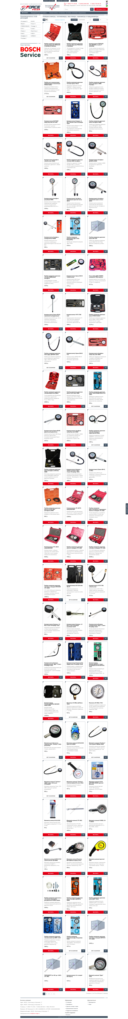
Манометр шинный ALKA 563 (52, 820)
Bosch (22, 23)
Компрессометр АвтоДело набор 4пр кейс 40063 (96, 354)
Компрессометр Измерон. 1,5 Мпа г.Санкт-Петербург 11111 (52, 625)
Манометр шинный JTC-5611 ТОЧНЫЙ (74, 821)
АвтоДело (23, 36)
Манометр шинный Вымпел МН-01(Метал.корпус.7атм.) (74, 859)
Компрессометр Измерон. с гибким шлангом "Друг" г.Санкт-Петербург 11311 (74, 470)
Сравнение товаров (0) (60, 19)
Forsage (33, 26)
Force (32, 23)
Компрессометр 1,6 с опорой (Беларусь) (74, 976)
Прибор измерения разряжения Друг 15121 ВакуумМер (73, 238)
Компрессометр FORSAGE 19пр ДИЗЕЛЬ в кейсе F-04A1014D (96, 45)
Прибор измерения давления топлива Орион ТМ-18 (75, 83)
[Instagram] (107, 2)
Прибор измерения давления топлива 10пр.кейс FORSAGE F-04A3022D (75, 45)
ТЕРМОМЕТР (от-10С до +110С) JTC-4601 (52, 976)
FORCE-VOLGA (25, 26)
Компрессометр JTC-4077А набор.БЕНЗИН (74, 508)
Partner (23, 31)
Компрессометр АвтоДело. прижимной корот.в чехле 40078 (96, 200)
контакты (73, 0)
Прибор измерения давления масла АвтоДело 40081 (97, 121)
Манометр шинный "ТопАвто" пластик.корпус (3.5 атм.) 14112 (75, 782)
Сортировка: (74, 19)
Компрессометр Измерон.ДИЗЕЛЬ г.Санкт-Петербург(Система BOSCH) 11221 (96, 664)
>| (53, 993)
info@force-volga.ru (35, 1013)
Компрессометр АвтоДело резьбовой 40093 (51, 199)
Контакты (68, 1014)
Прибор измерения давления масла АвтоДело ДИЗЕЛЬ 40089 (75, 899)
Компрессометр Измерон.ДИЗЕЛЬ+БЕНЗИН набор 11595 (51, 704)
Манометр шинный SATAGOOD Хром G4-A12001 (75, 743)
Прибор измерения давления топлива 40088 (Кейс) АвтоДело (52, 277)
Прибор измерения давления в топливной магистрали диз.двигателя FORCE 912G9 (52, 899)
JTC (22, 28)
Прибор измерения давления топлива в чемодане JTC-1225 (97, 547)
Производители (92, 1002)
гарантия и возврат (62, 0)
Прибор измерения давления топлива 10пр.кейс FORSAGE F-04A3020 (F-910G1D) (52, 45)
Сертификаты (69, 1004)
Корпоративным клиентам (72, 1008)
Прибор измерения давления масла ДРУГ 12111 (97, 898)
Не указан (23, 21)
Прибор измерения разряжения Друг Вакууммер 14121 (74, 938)
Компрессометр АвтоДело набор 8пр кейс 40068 (74, 431)
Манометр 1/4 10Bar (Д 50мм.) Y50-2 (75, 703)
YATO (32, 33)
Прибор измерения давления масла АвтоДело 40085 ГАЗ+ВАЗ (97, 83)
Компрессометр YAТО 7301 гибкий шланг (96, 586)
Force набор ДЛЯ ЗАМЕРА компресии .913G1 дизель (96, 276)
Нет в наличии (51, 58)
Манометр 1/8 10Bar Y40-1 (96, 702)
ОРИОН (33, 36)
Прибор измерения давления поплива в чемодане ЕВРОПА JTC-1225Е (97, 938)
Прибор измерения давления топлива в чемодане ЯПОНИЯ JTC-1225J (52, 587)
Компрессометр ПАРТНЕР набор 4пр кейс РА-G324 (51, 121)
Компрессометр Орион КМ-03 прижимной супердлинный (52, 315)
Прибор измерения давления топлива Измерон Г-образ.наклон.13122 (97, 432)
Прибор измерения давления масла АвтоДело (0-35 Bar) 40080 (52, 470)
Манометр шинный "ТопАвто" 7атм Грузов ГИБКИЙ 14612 (97, 743)
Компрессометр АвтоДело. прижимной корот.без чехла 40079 (74, 200)
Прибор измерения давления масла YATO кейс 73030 (75, 392)
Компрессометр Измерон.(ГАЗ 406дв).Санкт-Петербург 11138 (75, 663)
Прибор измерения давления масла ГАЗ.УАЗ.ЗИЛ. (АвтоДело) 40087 (52, 509)
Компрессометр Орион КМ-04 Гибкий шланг (75, 276)
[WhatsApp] (107, 6)
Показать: (96, 19)
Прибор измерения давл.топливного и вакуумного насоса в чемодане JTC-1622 (97, 509)
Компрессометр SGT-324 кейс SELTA (75, 586)
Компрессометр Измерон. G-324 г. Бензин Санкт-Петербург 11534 (75, 122)
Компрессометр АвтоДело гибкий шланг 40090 (51, 160)
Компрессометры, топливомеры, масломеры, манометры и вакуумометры (67, 12)
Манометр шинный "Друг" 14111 (96, 976)
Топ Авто (23, 38)
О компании (68, 1002)
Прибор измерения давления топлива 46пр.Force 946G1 (52, 392)
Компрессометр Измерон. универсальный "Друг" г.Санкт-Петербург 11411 (52, 664)
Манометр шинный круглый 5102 (96, 859)
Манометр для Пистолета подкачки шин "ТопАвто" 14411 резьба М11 (52, 744)
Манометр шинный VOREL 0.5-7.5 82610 (97, 821)
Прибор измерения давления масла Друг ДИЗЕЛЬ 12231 (52, 354)
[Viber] (107, 4)
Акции (90, 1004)
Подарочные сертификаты (72, 1010)
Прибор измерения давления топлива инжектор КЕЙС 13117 (52, 937)
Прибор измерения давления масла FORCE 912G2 (97, 315)
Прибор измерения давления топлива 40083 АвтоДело (75, 160)
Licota (32, 28)
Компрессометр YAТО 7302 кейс (74, 315)
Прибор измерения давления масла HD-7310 (97, 238)
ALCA (32, 21)
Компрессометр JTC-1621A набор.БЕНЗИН (51, 547)
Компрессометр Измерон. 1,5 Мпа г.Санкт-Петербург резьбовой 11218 (74, 625)
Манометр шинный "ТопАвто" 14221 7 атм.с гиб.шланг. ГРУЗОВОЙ (52, 783)
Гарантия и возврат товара (72, 1006)
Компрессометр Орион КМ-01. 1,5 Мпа (97, 470)
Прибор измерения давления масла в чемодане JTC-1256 (75, 547)
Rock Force (34, 31)
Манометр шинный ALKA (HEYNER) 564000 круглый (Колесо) (96, 783)
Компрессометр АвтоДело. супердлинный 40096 (51, 238)
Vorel (22, 33)
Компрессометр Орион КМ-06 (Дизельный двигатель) (52, 431)
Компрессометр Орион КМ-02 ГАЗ (75, 354)
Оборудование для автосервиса (39, 12)
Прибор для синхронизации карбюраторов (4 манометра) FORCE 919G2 (52, 83)
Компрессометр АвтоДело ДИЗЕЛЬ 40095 (96, 160)
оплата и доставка (49, 0)
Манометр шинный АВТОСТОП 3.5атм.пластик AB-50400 (52, 859)
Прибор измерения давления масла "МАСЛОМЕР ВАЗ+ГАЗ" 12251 (97, 393)
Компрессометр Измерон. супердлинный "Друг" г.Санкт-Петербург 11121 (97, 625)
